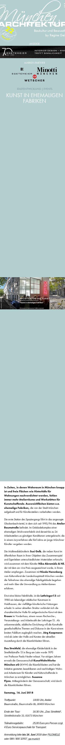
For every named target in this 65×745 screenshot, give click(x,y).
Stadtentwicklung (29, 89)
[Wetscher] (34, 78)
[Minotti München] (47, 71)
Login (3, 5)
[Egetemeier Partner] (22, 71)
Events (48, 89)
